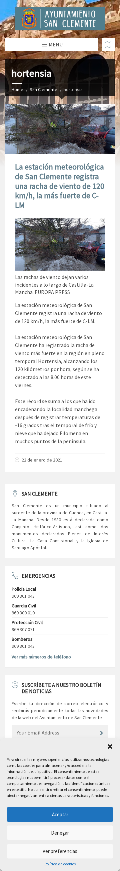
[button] (110, 746)
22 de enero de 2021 (42, 460)
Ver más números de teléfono (41, 657)
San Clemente (43, 89)
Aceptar (60, 814)
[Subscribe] (102, 733)
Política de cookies (60, 864)
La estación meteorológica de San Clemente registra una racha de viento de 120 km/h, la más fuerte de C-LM (59, 186)
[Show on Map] (108, 44)
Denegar (60, 833)
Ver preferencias (60, 851)
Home (17, 89)
